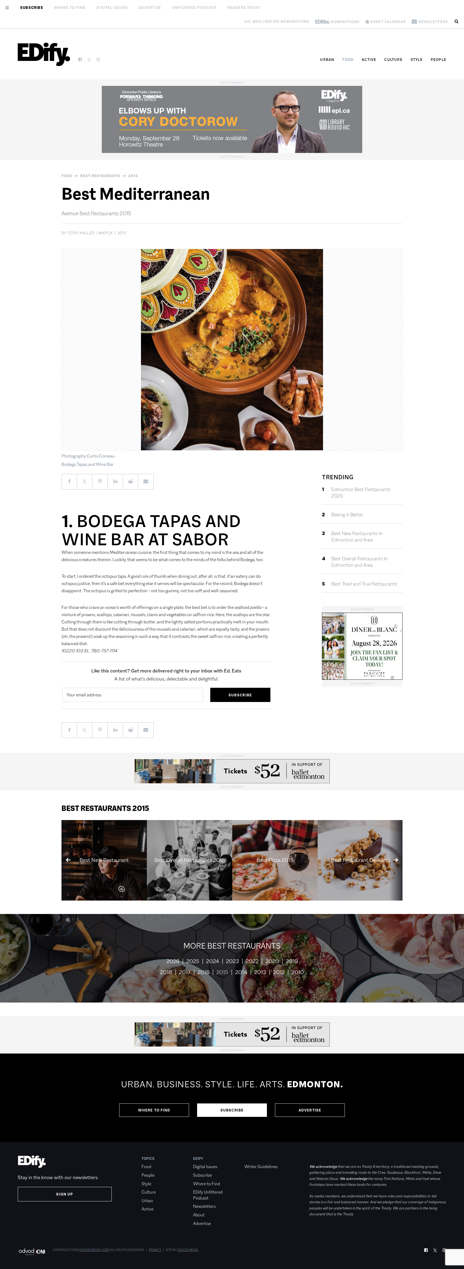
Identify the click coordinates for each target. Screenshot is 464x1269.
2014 (241, 972)
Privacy (155, 1250)
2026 (172, 961)
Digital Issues (112, 7)
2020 (272, 961)
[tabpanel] (232, 1098)
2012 (279, 972)
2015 (133, 175)
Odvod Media (187, 1250)
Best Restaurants (100, 175)
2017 (185, 972)
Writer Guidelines (260, 1166)
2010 (298, 972)
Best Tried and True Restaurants (364, 584)
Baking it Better (347, 514)
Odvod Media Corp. (94, 1250)
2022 (252, 961)
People (438, 59)
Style (417, 59)
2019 (292, 961)
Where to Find (70, 7)
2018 (166, 972)
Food (348, 59)
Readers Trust (243, 7)
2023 (232, 961)
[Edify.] (44, 54)
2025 (192, 961)
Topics (148, 1158)
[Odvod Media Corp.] (32, 1251)
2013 (260, 972)
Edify (198, 1158)
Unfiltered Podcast (194, 7)
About (199, 1215)
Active (369, 59)
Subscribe (31, 7)
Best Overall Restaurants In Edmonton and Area (359, 561)
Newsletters (204, 1206)
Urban (327, 59)
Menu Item (254, 1158)
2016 (203, 972)
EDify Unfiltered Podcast (208, 1195)
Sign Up (64, 1194)
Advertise (150, 7)
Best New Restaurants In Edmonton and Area (357, 536)
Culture (393, 59)
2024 (212, 961)
